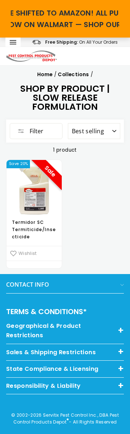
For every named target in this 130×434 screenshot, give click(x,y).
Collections (73, 74)
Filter (35, 131)
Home (44, 74)
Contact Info (27, 284)
